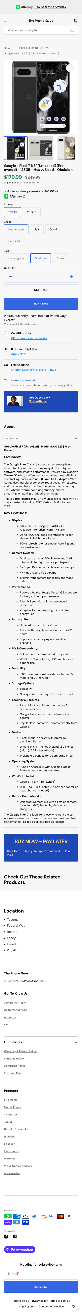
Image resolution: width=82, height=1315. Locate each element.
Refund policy (20, 1300)
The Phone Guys (29, 981)
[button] (5, 20)
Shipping (8, 182)
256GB (34, 213)
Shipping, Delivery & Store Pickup (33, 369)
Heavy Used (18, 231)
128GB (14, 213)
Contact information (51, 1306)
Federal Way (16, 926)
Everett (12, 944)
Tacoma (13, 920)
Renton (12, 932)
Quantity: (9, 268)
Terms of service (59, 1300)
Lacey (11, 938)
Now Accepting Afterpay (50, 7)
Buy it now (41, 303)
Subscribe (41, 1287)
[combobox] (41, 30)
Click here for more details (29, 338)
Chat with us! (38, 401)
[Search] (73, 30)
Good (55, 231)
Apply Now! (18, 354)
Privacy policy (39, 1300)
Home (7, 48)
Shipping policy (27, 1306)
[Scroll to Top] (73, 1290)
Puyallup (13, 950)
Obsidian (43, 260)
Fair (39, 231)
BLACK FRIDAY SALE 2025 (33, 48)
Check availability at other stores (21, 324)
